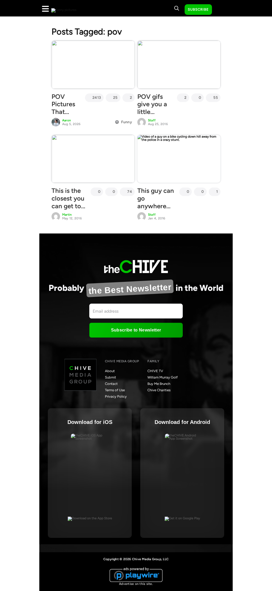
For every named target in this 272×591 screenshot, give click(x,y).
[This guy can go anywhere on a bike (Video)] (178, 159)
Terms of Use (115, 390)
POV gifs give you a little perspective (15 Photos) (154, 112)
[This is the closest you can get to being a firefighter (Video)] (93, 159)
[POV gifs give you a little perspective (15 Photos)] (178, 64)
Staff (152, 120)
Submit (110, 377)
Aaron (66, 120)
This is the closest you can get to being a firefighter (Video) (68, 210)
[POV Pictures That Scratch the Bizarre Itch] (93, 64)
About (110, 371)
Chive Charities (159, 390)
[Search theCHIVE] (176, 8)
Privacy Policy (116, 396)
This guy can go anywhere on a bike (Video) (155, 206)
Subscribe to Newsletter (136, 330)
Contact (111, 384)
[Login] (221, 9)
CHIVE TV (155, 371)
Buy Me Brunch (158, 384)
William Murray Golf (162, 377)
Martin (67, 214)
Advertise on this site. (136, 584)
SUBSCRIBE (198, 9)
